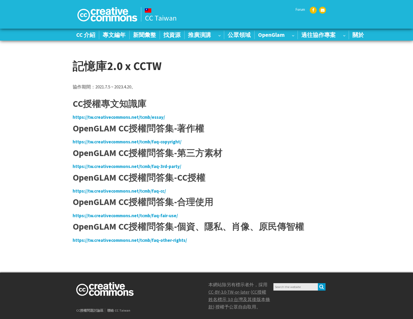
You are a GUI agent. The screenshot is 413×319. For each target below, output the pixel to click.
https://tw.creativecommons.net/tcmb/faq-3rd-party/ (127, 166)
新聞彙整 (144, 34)
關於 (358, 34)
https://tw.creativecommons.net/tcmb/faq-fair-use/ (125, 215)
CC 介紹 (85, 34)
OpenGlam (271, 34)
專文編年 (114, 34)
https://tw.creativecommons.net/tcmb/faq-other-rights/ (130, 240)
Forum (300, 9)
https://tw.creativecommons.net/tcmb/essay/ (119, 117)
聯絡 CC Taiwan (118, 310)
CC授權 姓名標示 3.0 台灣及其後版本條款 (239, 299)
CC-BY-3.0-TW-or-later (229, 292)
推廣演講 (199, 34)
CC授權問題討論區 (89, 310)
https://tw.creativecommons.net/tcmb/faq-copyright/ (127, 142)
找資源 (172, 34)
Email (322, 10)
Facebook (313, 10)
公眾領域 (239, 34)
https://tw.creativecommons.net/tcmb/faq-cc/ (119, 191)
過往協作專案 (318, 34)
